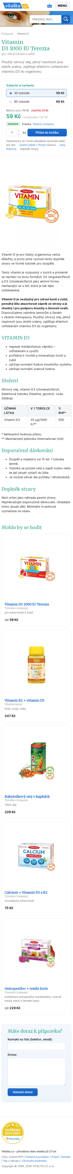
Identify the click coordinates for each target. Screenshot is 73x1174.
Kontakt (66, 1156)
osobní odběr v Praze (32, 144)
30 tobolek (22, 93)
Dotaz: (12, 1054)
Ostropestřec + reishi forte (26, 990)
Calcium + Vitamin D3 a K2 (26, 894)
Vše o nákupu (11, 1160)
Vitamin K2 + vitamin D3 (24, 702)
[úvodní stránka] (16, 6)
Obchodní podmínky (34, 1160)
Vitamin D (23, 33)
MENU (62, 5)
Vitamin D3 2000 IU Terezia (27, 606)
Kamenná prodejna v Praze (42, 1156)
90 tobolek (22, 101)
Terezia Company (43, 124)
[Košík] (49, 5)
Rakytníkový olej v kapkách (27, 798)
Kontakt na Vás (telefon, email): (30, 1039)
